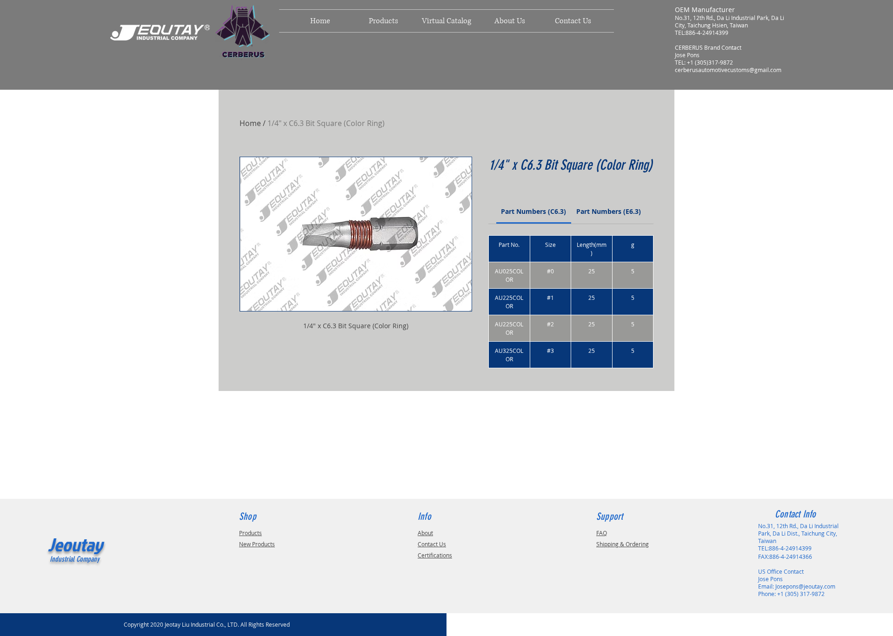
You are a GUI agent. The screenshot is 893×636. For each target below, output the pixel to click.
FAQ (601, 533)
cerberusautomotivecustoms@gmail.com (728, 69)
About (425, 533)
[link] (533, 211)
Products (250, 533)
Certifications (435, 555)
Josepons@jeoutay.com (805, 586)
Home (250, 123)
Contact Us (432, 544)
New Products (257, 544)
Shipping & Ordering (622, 544)
